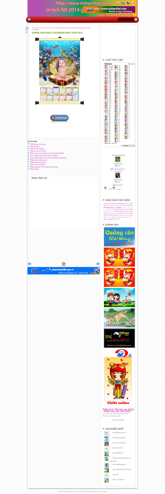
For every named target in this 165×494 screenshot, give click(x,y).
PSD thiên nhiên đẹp (119, 215)
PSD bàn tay (34, 146)
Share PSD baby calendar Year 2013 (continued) (48, 158)
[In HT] (120, 347)
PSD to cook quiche (37, 164)
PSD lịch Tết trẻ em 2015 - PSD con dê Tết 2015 (118, 410)
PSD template (129, 213)
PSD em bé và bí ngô (38, 151)
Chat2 (119, 189)
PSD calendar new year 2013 (75, 28)
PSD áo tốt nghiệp (37, 149)
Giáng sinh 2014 (117, 448)
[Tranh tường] (120, 327)
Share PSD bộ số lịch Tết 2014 (121, 469)
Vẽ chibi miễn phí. (117, 453)
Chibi (125, 203)
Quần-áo (114, 217)
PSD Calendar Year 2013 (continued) (44, 167)
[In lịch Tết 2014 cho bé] (64, 274)
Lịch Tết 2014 (121, 205)
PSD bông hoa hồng (38, 144)
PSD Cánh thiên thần (110, 211)
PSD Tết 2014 (108, 215)
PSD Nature (122, 213)
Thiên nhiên (130, 217)
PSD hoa (106, 213)
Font (128, 203)
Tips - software (109, 219)
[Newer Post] (29, 263)
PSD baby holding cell (38, 160)
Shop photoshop (121, 217)
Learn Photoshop (112, 205)
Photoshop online (112, 207)
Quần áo (109, 217)
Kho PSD (61, 28)
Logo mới (115, 474)
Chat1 (110, 189)
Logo (127, 205)
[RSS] (118, 6)
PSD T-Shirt (34, 169)
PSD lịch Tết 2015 (113, 213)
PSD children (120, 211)
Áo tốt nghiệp (107, 203)
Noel (131, 205)
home (29, 19)
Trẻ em (117, 219)
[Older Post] (98, 263)
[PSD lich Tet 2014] (120, 266)
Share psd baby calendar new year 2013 (57, 32)
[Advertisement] (44, 246)
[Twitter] (123, 6)
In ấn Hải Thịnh (102, 491)
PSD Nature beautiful (38, 162)
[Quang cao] (120, 246)
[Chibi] (120, 307)
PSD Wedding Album (118, 464)
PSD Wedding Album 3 (119, 433)
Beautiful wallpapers (117, 203)
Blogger (122, 420)
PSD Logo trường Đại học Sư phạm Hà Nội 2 (47, 153)
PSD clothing (129, 211)
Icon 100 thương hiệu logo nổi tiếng (44, 155)
